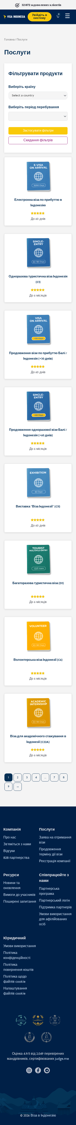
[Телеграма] (47, 1070)
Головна (9, 40)
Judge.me (62, 1059)
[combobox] (38, 95)
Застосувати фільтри (38, 131)
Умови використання (19, 946)
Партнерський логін (54, 900)
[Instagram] (29, 1070)
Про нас (9, 837)
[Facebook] (38, 1070)
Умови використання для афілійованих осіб (55, 919)
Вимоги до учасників (19, 895)
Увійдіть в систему (39, 16)
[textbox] (36, 95)
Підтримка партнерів (55, 907)
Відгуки (9, 851)
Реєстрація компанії (54, 861)
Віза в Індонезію (43, 1115)
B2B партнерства (16, 858)
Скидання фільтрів (38, 140)
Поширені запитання (19, 901)
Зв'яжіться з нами (17, 844)
